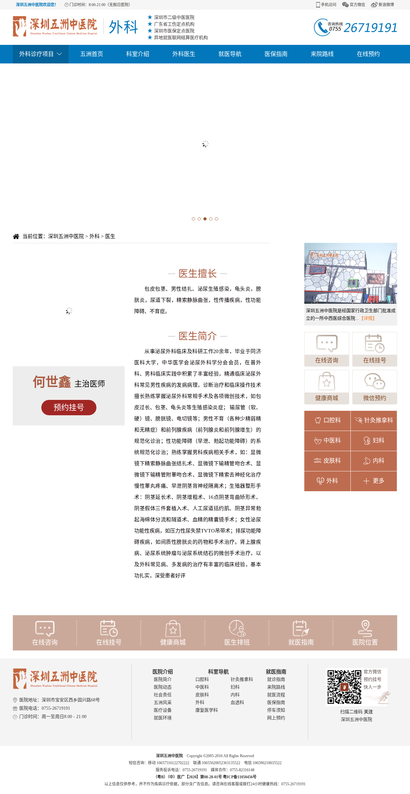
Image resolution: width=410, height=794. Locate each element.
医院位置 (365, 642)
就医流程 (276, 694)
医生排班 (237, 642)
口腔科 (202, 679)
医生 (110, 236)
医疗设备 (163, 710)
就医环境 (163, 717)
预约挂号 (68, 407)
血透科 (237, 702)
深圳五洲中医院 (66, 236)
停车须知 (276, 710)
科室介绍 (137, 54)
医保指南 (276, 54)
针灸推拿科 (242, 679)
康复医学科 (206, 710)
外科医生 (183, 54)
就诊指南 (276, 679)
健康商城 (326, 398)
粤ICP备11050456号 (240, 777)
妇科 (235, 687)
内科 (235, 694)
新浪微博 (386, 5)
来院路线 (322, 54)
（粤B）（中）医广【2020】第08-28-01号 (188, 777)
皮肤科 (202, 694)
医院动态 (163, 687)
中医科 (202, 687)
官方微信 (357, 5)
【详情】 (368, 318)
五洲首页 (91, 54)
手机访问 (328, 5)
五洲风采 (163, 702)
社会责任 (163, 694)
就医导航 (230, 54)
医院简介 (163, 679)
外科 (94, 236)
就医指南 (301, 642)
